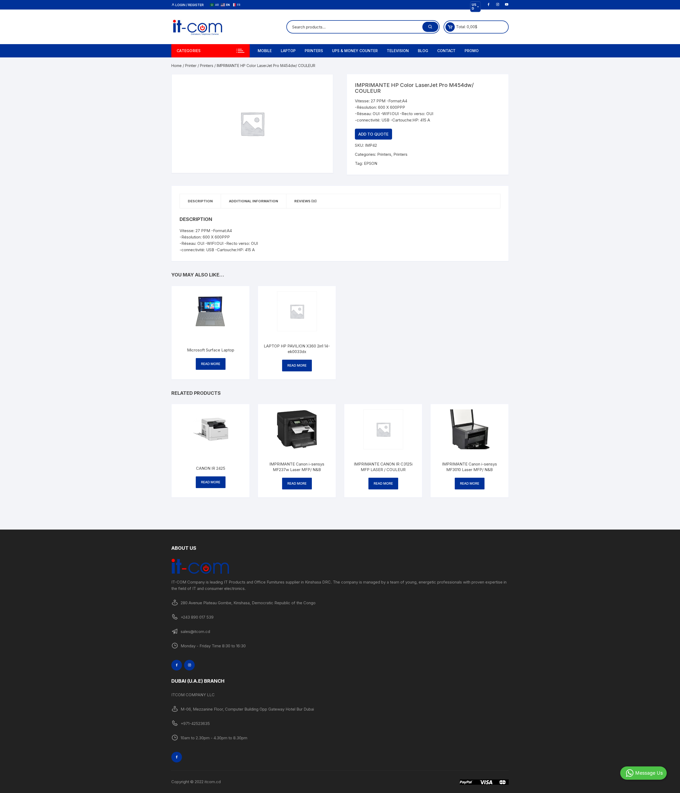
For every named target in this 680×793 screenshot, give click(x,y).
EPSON (370, 163)
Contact (446, 50)
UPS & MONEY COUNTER (355, 50)
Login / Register (189, 5)
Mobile (265, 50)
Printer (191, 65)
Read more (210, 364)
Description (200, 201)
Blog (423, 50)
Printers (314, 50)
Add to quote (373, 134)
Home (176, 65)
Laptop (288, 50)
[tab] (200, 201)
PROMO (472, 50)
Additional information (253, 201)
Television (398, 50)
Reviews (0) (305, 201)
